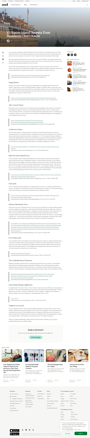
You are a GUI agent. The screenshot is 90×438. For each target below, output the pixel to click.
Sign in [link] (74, 1)
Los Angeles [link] (73, 393)
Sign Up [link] (78, 1)
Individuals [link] (4, 1)
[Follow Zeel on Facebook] (75, 55)
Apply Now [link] (39, 396)
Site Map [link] (49, 405)
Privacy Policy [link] (69, 429)
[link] (5, 5)
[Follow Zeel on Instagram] (68, 55)
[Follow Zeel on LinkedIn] (72, 55)
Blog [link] (25, 4)
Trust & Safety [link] (33, 4)
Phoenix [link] (72, 401)
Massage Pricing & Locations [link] (16, 401)
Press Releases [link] (50, 403)
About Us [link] (49, 393)
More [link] (71, 405)
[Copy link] (3, 62)
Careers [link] (49, 396)
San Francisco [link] (73, 403)
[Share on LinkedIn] (3, 59)
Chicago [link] (62, 398)
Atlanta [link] (62, 393)
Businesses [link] (10, 1)
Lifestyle (9, 29)
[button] (87, 5)
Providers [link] (27, 1)
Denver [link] (62, 403)
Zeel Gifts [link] (12, 405)
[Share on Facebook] (3, 52)
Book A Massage (35, 337)
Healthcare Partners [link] (19, 1)
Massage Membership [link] (15, 403)
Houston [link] (63, 405)
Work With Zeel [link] (41, 393)
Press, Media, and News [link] (52, 401)
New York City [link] (73, 398)
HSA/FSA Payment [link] (14, 410)
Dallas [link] (62, 416)
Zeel (11, 41)
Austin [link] (62, 396)
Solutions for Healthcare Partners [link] (29, 394)
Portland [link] (73, 416)
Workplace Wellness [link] (30, 398)
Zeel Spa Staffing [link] (29, 404)
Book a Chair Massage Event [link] (28, 401)
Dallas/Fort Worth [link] (65, 401)
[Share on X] (3, 56)
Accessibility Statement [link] (52, 408)
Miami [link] (71, 396)
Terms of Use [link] (55, 434)
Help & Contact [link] (85, 1)
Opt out (67, 433)
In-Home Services (15, 4)
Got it (81, 433)
